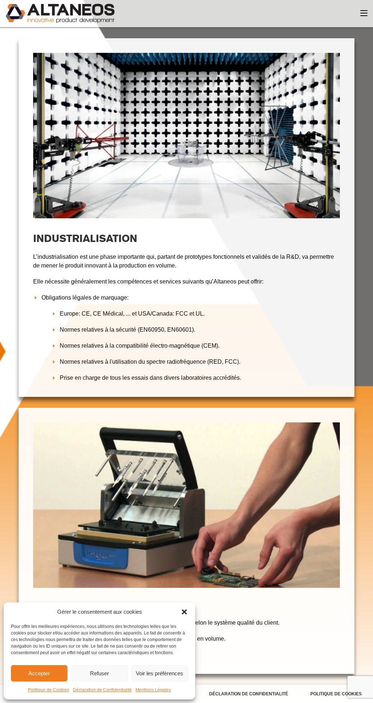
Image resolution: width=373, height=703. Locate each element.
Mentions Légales (153, 689)
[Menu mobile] (364, 13)
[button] (184, 612)
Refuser (99, 673)
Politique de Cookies (48, 689)
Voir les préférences (159, 673)
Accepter (39, 673)
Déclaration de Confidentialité (102, 689)
